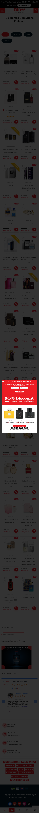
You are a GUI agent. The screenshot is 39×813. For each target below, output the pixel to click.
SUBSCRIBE (19, 391)
